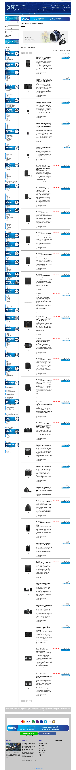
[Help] (10, 35)
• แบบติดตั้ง (42, 749)
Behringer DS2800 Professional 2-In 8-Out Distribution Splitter (43, 295)
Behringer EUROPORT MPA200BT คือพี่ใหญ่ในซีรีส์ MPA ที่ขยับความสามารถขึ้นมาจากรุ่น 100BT (44, 382)
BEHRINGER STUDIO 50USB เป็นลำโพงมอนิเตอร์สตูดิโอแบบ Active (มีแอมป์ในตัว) (43, 629)
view (28, 68)
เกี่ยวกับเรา (60, 14)
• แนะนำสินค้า (42, 747)
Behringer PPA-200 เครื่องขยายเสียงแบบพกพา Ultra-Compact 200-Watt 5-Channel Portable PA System (43, 584)
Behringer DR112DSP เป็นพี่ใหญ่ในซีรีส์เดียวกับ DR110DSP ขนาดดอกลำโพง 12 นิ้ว (43, 235)
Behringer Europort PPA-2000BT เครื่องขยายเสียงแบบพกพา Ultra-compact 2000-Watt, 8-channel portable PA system (44, 425)
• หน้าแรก (41, 756)
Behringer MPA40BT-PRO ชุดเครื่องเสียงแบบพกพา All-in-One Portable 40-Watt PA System (43, 545)
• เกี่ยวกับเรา (42, 752)
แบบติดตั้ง (47, 14)
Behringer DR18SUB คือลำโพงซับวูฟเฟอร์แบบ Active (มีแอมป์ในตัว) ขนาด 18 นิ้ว (44, 277)
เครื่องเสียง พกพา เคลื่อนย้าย (30, 23)
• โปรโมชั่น (41, 745)
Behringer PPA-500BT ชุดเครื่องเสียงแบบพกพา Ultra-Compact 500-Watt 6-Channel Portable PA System (44, 607)
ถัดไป (30, 53)
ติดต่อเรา (65, 14)
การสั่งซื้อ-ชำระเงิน (35, 14)
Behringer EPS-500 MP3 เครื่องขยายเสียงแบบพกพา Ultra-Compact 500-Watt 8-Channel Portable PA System (44, 319)
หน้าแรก (10, 14)
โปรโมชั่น (28, 14)
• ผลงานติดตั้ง (42, 750)
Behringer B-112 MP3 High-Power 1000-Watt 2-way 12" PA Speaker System (43, 58)
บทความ (42, 14)
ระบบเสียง (22, 23)
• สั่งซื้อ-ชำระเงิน (43, 743)
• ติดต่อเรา (41, 754)
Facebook (58, 740)
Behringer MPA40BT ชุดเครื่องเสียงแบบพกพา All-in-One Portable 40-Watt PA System (43, 524)
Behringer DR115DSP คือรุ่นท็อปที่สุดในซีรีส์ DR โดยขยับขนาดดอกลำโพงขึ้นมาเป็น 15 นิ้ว (44, 256)
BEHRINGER (40, 23)
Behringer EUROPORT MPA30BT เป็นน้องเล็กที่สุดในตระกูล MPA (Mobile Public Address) (44, 404)
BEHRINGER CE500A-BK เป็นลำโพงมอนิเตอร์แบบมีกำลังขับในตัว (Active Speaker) (43, 168)
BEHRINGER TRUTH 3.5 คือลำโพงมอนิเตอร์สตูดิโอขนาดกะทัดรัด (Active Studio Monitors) (44, 676)
